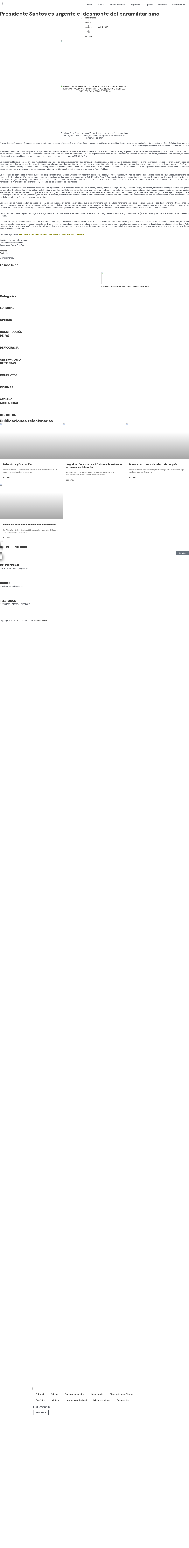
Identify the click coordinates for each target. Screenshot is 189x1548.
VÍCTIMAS (6, 387)
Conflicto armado (88, 18)
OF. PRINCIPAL (10, 565)
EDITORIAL (7, 308)
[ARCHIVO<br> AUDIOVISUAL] (2, 394)
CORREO (5, 583)
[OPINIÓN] (2, 315)
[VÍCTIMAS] (2, 382)
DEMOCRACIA (9, 347)
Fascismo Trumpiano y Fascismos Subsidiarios (29, 525)
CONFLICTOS (8, 375)
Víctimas (88, 36)
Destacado (88, 22)
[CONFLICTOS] (2, 370)
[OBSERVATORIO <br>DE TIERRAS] (2, 354)
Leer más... (7, 477)
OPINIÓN (6, 320)
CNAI (18, 620)
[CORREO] (2, 578)
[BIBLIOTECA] (2, 410)
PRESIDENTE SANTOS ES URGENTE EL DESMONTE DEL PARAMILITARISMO (51, 234)
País (88, 32)
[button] (182, 553)
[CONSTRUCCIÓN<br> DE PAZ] (2, 327)
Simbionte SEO (40, 620)
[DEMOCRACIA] (2, 342)
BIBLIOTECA (8, 415)
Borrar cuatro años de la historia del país (153, 464)
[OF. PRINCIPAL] (2, 560)
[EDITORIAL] (2, 303)
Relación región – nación (17, 464)
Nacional (88, 27)
